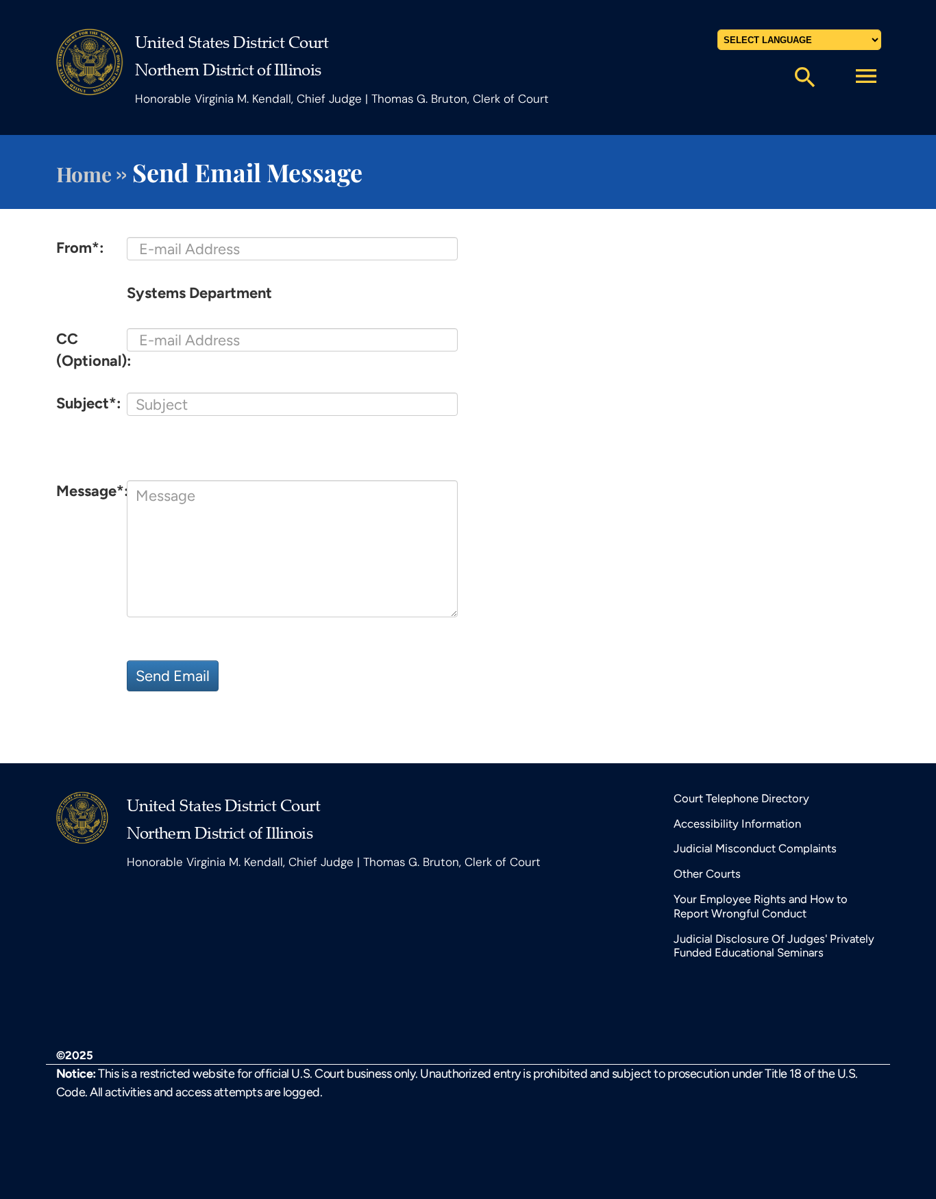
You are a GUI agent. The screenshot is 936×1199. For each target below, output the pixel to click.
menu (866, 76)
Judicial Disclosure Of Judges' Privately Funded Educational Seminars (774, 946)
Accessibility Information (737, 823)
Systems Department (199, 292)
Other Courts (707, 873)
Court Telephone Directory (741, 798)
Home (83, 174)
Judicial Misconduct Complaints (755, 848)
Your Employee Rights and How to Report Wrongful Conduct (761, 906)
